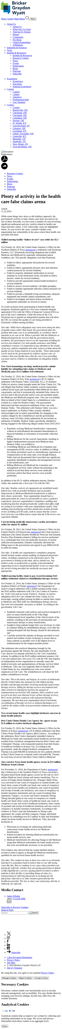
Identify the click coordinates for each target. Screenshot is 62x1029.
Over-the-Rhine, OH (22, 146)
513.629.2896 (19, 898)
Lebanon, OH (19, 128)
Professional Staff (21, 99)
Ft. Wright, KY (20, 123)
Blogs (15, 68)
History (16, 34)
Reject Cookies (25, 978)
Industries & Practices (17, 47)
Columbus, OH (20, 118)
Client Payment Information (19, 957)
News (15, 60)
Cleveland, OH (20, 115)
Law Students (19, 102)
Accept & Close (41, 978)
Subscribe (17, 74)
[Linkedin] (8, 945)
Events (16, 63)
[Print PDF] (4, 161)
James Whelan (13, 896)
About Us (11, 24)
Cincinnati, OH (20, 112)
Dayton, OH (18, 120)
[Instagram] (8, 938)
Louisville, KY (19, 136)
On (6, 1011)
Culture (16, 94)
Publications (18, 66)
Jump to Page (7, 910)
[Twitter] (9, 935)
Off (13, 1011)
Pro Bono (17, 40)
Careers (10, 89)
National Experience (22, 86)
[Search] (28, 19)
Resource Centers (21, 58)
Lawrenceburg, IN (21, 126)
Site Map (11, 962)
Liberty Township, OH (23, 133)
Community (18, 37)
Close (4, 1026)
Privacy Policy (13, 960)
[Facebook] (8, 941)
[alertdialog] (31, 1005)
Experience (12, 78)
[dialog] (31, 976)
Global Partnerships (22, 42)
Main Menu (19, 19)
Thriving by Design (22, 32)
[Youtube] (8, 948)
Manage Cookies (9, 978)
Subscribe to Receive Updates (14, 907)
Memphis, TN (19, 139)
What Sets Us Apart (22, 29)
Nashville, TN (19, 141)
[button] (4, 168)
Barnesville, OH (20, 110)
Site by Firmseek (14, 968)
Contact (10, 105)
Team (9, 50)
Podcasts (17, 71)
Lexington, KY (20, 131)
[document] (31, 1005)
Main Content (7, 19)
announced (30, 250)
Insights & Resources (16, 53)
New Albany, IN (20, 144)
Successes (17, 84)
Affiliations (18, 45)
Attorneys (17, 97)
